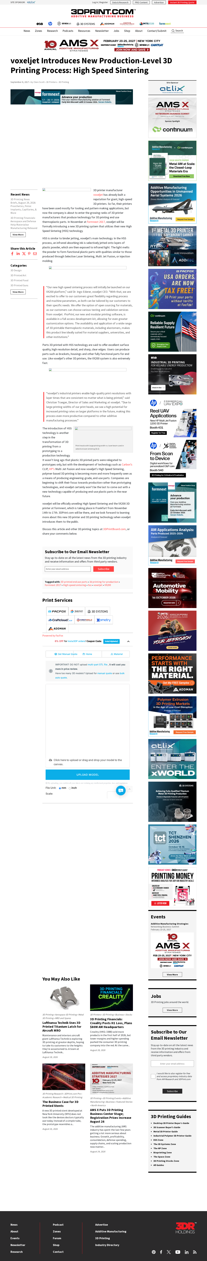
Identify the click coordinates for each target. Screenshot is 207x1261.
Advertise (159, 2)
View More (18, 234)
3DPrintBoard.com (114, 529)
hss (90, 585)
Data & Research (120, 2)
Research (52, 31)
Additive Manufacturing (110, 1231)
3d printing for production (103, 581)
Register (103, 2)
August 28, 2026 (50, 1057)
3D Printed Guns (19, 285)
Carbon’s (127, 464)
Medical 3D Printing (72, 1097)
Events (15, 1238)
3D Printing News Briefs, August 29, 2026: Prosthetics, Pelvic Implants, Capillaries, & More (24, 206)
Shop (127, 31)
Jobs (116, 31)
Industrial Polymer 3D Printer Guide (172, 1135)
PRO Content (141, 2)
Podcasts (68, 31)
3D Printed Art (18, 275)
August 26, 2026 (50, 1128)
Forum (57, 1238)
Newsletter (102, 31)
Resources (84, 31)
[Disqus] (87, 847)
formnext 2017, (96, 222)
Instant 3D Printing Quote (182, 2)
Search (179, 30)
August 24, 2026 (97, 1151)
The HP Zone (160, 1148)
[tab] (57, 611)
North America (98, 1105)
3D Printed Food (19, 280)
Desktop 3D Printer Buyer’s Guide (171, 1123)
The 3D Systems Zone (164, 1144)
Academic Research (51, 1097)
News (27, 31)
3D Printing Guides (171, 1116)
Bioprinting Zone (162, 1152)
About (138, 31)
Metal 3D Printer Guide (165, 1131)
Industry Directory (107, 1245)
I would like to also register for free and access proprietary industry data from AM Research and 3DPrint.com (174, 1076)
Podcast (58, 1224)
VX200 (107, 585)
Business (119, 1014)
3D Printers (51, 82)
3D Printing (64, 82)
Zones (38, 31)
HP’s (52, 469)
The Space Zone (161, 1156)
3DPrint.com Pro (72, 1093)
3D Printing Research (52, 1093)
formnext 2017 (53, 585)
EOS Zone (158, 1139)
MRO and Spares (63, 1018)
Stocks (128, 1014)
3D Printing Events (112, 1098)
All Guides (158, 1165)
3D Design (16, 270)
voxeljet (98, 194)
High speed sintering (74, 585)
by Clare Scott (37, 82)
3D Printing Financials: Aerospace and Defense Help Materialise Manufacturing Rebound (24, 223)
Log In (95, 2)
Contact (58, 1252)
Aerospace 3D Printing (66, 1014)
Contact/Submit (156, 31)
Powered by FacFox (52, 635)
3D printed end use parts (74, 581)
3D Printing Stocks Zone (166, 1160)
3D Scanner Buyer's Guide (166, 1127)
